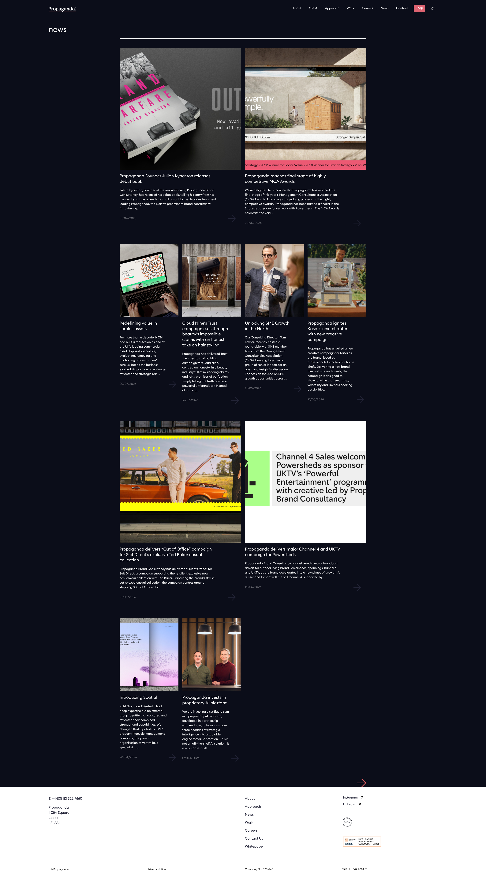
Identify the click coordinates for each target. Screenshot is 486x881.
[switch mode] (433, 8)
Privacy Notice (157, 869)
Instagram (350, 797)
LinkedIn (349, 804)
